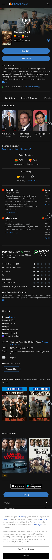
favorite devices (31, 87)
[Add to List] (48, 40)
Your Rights (38, 525)
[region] (26, 534)
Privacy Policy (43, 519)
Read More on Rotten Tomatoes (15, 149)
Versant (22, 517)
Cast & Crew (9, 98)
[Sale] (14, 455)
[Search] (48, 4)
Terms (5, 519)
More (4, 82)
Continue (26, 556)
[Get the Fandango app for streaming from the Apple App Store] (17, 486)
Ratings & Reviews (29, 98)
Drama (12, 317)
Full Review (10, 212)
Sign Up (26, 495)
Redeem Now (11, 369)
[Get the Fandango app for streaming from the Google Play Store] (34, 486)
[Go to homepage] (18, 4)
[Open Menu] (4, 4)
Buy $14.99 (26, 58)
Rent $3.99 (26, 51)
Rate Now (32, 181)
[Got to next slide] (49, 124)
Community (20, 181)
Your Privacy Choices (26, 549)
